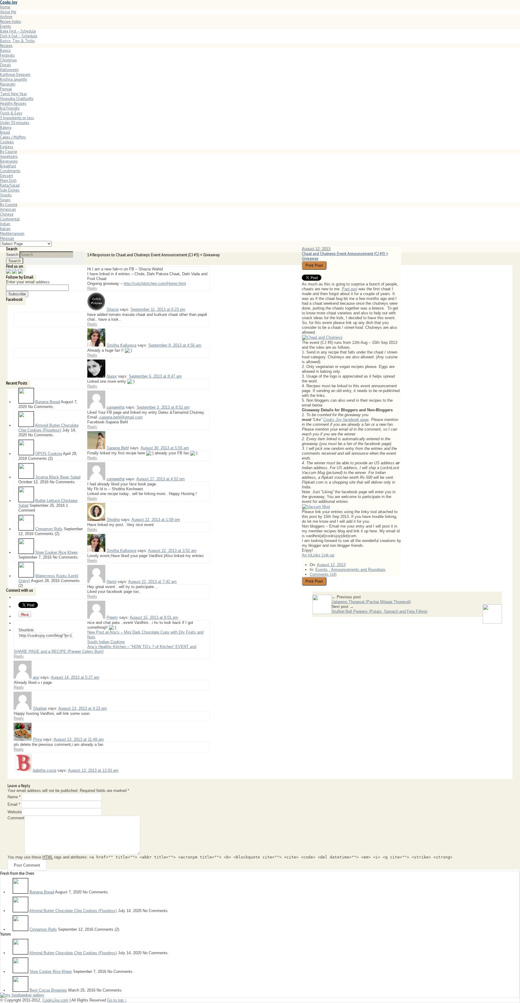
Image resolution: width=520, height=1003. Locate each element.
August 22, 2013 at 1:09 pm (156, 519)
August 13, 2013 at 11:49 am (79, 739)
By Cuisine (8, 204)
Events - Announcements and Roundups (350, 569)
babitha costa (44, 770)
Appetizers (9, 156)
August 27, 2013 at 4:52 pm (160, 479)
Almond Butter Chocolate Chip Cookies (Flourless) (48, 427)
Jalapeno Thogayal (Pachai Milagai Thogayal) (371, 602)
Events (5, 26)
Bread (5, 132)
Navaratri (7, 84)
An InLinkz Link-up (318, 555)
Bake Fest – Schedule (18, 31)
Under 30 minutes (14, 122)
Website (15, 812)
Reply (92, 288)
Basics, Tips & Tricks (17, 40)
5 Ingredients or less (17, 117)
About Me (8, 11)
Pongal (6, 89)
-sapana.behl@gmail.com (120, 417)
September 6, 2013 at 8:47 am (155, 376)
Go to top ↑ (117, 1000)
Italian (5, 228)
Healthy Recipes (13, 103)
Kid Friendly (10, 108)
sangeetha (116, 407)
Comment (16, 818)
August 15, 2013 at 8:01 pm (154, 617)
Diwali (5, 64)
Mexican (7, 238)
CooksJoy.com (55, 1000)
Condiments (10, 170)
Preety (112, 617)
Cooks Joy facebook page (346, 419)
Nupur (112, 376)
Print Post (314, 265)
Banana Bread (47, 402)
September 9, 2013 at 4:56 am (174, 345)
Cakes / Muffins (13, 137)
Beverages (9, 161)
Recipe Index (10, 21)
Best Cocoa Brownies (48, 990)
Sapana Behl (118, 448)
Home (5, 7)
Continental (10, 219)
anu (36, 677)
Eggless (6, 146)
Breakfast (8, 166)
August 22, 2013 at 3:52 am (172, 550)
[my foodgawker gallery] (22, 995)
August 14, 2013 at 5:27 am (75, 677)
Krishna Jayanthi (13, 79)
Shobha (113, 519)
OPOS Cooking (48, 453)
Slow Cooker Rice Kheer (56, 552)
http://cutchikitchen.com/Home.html (155, 283)
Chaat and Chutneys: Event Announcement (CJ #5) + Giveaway (345, 256)
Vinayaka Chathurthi (16, 98)
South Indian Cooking (106, 642)
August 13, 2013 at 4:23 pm (82, 708)
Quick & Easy (11, 113)
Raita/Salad (10, 185)
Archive (6, 16)
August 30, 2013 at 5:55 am (165, 448)
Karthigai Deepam (15, 74)
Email (14, 804)
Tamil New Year (13, 93)
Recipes (6, 45)
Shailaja (40, 708)
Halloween (9, 69)
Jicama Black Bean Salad (57, 477)
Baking (5, 127)
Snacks (6, 195)
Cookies (7, 142)
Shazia (113, 309)
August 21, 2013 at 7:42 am (152, 581)
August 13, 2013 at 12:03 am (93, 770)
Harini (111, 581)
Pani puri (349, 289)
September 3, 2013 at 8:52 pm (163, 407)
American (8, 209)
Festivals (7, 55)
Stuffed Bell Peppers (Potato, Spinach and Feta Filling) (379, 611)
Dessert (6, 175)
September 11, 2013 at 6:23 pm (158, 309)
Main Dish (8, 180)
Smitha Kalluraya (121, 345)
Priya (37, 739)
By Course (8, 151)
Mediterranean (12, 233)
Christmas (8, 60)
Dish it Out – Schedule (18, 36)
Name (14, 797)
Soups (5, 199)
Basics (5, 50)
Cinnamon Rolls (49, 529)
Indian (5, 223)
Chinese (7, 214)
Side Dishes (10, 190)
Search (12, 254)
